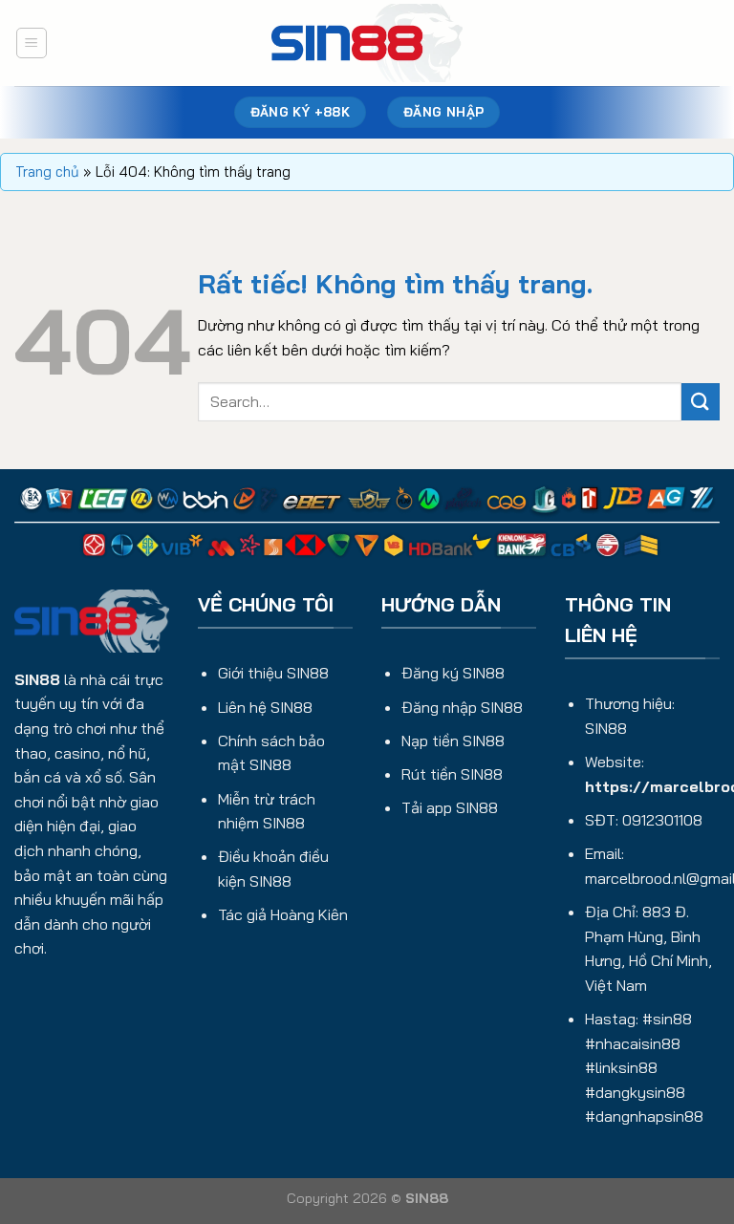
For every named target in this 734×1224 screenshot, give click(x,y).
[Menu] (31, 43)
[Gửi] (700, 401)
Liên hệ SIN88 (265, 707)
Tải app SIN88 (449, 807)
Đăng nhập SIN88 (462, 707)
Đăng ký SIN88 (453, 672)
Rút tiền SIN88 (452, 774)
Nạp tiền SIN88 (453, 740)
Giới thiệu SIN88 (273, 672)
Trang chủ (47, 171)
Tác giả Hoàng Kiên (283, 914)
